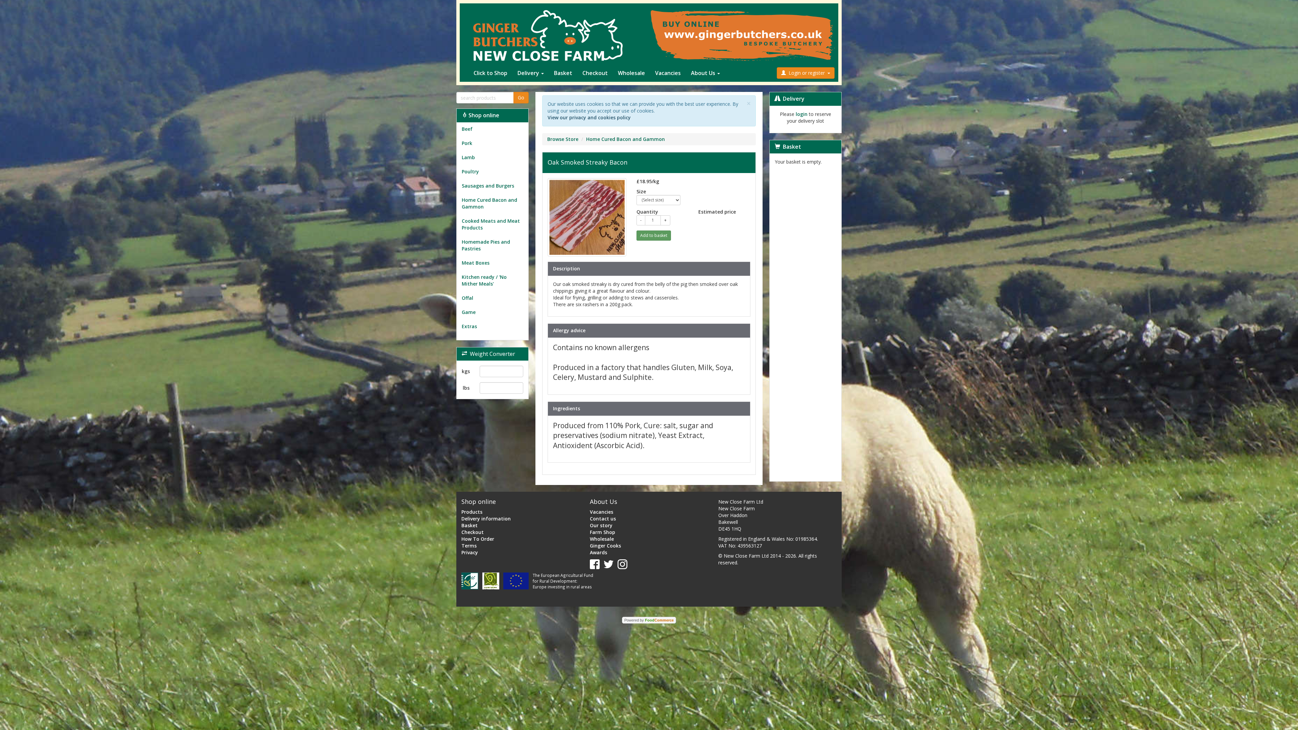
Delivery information (486, 518)
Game (469, 312)
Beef (467, 129)
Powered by (649, 620)
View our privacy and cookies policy (589, 117)
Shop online (483, 115)
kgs (466, 371)
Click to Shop (490, 73)
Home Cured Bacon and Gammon (489, 203)
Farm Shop (602, 532)
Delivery (529, 73)
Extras (469, 326)
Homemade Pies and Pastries (486, 245)
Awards (598, 552)
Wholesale (631, 73)
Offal (467, 298)
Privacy (469, 552)
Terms (469, 545)
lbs (466, 388)
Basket (563, 73)
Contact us (603, 518)
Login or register (806, 73)
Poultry (470, 171)
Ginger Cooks (605, 545)
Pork (467, 143)
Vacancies (668, 73)
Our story (601, 525)
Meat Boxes (475, 263)
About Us (704, 73)
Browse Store (562, 139)
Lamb (468, 157)
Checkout (595, 73)
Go (521, 97)
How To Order (477, 539)
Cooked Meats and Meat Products (491, 224)
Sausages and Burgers (488, 185)
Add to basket (653, 235)
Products (471, 512)
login (802, 114)
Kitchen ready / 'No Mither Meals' (484, 280)
